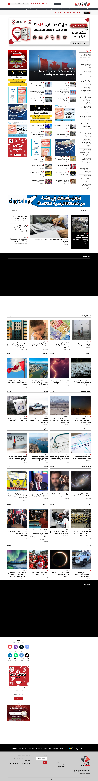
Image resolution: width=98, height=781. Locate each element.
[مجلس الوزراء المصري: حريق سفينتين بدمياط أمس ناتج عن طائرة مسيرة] (59, 405)
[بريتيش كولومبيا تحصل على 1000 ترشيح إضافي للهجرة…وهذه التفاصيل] (38, 368)
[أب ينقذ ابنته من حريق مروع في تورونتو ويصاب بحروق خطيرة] (73, 181)
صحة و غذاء (84, 184)
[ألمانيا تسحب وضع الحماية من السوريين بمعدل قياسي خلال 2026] (17, 443)
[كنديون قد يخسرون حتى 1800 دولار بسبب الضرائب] (73, 84)
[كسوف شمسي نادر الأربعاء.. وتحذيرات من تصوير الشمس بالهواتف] (60, 559)
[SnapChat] (35, 4)
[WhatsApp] (16, 657)
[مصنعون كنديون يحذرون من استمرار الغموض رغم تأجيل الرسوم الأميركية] (81, 518)
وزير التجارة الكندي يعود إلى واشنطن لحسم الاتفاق (85, 109)
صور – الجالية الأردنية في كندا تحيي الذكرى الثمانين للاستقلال (17, 533)
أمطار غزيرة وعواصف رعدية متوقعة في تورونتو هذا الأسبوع (82, 382)
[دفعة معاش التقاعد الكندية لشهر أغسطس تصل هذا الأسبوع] (48, 133)
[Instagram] (41, 4)
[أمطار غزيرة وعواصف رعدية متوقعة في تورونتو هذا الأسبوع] (48, 99)
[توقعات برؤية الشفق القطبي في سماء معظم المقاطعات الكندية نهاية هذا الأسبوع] (17, 559)
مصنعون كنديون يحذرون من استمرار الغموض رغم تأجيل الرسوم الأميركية (82, 533)
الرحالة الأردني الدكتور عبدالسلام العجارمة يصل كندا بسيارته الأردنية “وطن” (81, 574)
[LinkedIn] (37, 4)
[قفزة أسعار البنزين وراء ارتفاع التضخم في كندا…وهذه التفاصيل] (59, 518)
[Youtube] (10, 649)
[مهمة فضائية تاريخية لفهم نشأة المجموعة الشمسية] (81, 481)
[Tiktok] (27, 657)
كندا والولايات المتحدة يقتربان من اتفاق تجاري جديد (85, 66)
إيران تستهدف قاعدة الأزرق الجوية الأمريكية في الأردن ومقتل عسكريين (82, 420)
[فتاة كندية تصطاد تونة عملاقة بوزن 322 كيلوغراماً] (73, 99)
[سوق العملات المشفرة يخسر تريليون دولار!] (59, 481)
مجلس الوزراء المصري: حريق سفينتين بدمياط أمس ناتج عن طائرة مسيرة (59, 420)
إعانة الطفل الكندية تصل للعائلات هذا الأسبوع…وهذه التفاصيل (85, 170)
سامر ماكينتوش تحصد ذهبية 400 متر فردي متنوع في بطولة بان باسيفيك (17, 496)
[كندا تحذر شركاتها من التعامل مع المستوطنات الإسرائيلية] (73, 92)
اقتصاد (88, 504)
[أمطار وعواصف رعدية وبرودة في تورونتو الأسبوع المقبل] (59, 368)
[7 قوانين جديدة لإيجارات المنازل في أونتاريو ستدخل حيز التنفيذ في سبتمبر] (17, 330)
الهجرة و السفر (84, 122)
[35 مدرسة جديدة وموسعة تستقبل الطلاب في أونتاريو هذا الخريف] (73, 133)
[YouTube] (43, 4)
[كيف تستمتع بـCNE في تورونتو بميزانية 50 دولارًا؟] (48, 181)
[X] (45, 4)
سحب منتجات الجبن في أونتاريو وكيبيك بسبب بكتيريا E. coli (85, 187)
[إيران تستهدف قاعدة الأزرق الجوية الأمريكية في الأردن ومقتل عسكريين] (81, 405)
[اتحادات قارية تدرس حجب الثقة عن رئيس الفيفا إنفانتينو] (38, 481)
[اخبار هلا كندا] (82, 4)
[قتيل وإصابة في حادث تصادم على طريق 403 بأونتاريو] (73, 173)
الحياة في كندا (84, 96)
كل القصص (14, 210)
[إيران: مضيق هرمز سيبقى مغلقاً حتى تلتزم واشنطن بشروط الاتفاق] (38, 443)
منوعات (88, 545)
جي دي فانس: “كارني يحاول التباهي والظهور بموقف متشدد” (86, 82)
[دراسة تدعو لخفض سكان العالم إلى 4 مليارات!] (38, 559)
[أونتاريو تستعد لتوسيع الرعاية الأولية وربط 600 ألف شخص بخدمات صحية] (59, 443)
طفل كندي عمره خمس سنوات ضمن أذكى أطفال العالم (40, 345)
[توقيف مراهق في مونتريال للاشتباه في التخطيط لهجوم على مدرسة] (38, 405)
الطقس (41, 97)
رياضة (46, 467)
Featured (89, 54)
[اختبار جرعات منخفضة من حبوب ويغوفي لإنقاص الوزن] (81, 443)
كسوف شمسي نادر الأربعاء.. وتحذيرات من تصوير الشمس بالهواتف (60, 574)
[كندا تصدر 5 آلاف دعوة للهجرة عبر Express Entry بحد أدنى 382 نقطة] (17, 368)
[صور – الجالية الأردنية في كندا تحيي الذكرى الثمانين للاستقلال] (17, 518)
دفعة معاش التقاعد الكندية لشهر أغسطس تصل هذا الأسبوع (61, 345)
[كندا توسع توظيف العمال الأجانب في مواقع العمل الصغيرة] (73, 158)
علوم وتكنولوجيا (86, 467)
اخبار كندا (85, 54)
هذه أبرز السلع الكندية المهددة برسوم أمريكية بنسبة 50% (86, 161)
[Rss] (31, 4)
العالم (46, 429)
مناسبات (45, 504)
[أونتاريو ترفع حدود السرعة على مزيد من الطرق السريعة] (48, 126)
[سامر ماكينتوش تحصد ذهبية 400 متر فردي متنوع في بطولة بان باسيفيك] (17, 481)
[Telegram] (33, 4)
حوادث (67, 171)
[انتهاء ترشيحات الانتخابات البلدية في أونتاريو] (48, 173)
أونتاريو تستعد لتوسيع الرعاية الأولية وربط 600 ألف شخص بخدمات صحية (59, 458)
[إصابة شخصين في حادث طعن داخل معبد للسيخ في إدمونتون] (73, 126)
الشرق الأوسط (86, 391)
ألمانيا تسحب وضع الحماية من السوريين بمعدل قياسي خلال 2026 (18, 458)
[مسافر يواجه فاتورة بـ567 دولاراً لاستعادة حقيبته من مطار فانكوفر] (48, 166)
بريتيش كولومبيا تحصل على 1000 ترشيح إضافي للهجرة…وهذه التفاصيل (39, 382)
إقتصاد (89, 529)
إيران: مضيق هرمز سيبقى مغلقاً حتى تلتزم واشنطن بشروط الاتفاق (40, 458)
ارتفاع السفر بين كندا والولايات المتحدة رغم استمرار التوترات (86, 90)
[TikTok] (39, 4)
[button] (9, 12)
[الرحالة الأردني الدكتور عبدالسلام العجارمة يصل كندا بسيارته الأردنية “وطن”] (81, 559)
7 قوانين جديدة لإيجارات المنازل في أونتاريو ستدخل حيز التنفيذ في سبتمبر (17, 345)
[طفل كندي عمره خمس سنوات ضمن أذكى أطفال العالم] (48, 158)
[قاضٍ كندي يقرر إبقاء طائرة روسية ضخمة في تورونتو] (48, 92)
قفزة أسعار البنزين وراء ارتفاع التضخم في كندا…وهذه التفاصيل (59, 533)
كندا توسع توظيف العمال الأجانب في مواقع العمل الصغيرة (85, 57)
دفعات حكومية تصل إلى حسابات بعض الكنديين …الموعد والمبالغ (85, 134)
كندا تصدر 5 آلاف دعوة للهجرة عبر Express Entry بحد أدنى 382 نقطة (85, 125)
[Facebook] (47, 4)
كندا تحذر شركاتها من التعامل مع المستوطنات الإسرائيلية (19, 229)
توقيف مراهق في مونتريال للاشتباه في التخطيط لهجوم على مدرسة (39, 420)
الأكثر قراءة (87, 51)
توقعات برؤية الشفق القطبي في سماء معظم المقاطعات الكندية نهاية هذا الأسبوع (17, 574)
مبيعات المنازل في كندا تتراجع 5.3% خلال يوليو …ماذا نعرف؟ (85, 179)
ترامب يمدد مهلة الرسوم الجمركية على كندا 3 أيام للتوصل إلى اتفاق (85, 153)
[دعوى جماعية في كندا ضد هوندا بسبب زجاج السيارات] (48, 84)
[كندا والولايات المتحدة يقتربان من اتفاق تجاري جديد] (73, 166)
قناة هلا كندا (34, 529)
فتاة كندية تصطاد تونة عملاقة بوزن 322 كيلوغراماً (63, 12)
